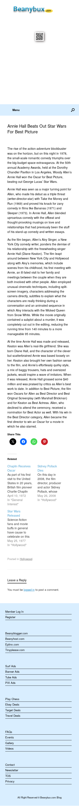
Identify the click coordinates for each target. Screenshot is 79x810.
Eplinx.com (12, 644)
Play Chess (12, 699)
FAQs (8, 732)
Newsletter (11, 770)
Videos (9, 748)
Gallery (9, 743)
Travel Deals (12, 716)
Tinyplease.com (15, 650)
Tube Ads (11, 677)
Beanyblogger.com (16, 633)
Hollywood (26, 559)
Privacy (10, 781)
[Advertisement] (39, 75)
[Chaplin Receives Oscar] (22, 485)
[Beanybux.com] (39, 9)
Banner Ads (12, 672)
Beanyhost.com (14, 639)
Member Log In (14, 612)
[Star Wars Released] (22, 528)
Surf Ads (10, 666)
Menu (16, 110)
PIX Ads (10, 683)
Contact (10, 765)
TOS (8, 776)
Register (10, 617)
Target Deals (13, 710)
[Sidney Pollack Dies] (52, 483)
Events (9, 737)
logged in (29, 590)
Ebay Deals (12, 704)
